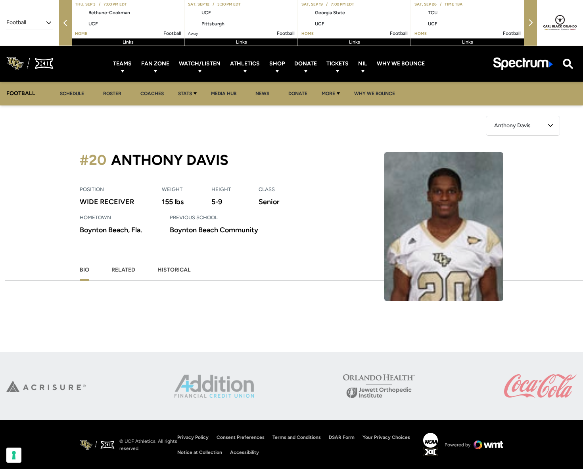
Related (123, 269)
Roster (112, 93)
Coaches (152, 93)
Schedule (72, 93)
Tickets (337, 63)
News (262, 93)
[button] (65, 23)
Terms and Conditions (296, 437)
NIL (362, 63)
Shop (277, 63)
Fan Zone (155, 63)
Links (128, 42)
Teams (122, 63)
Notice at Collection (199, 452)
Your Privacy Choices (386, 437)
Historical (174, 269)
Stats (185, 93)
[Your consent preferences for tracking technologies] (13, 455)
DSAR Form (342, 437)
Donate (305, 63)
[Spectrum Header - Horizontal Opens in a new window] (523, 63)
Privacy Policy (193, 437)
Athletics (245, 63)
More (328, 93)
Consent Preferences (241, 437)
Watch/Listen (200, 63)
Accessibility (244, 452)
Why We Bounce (401, 63)
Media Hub (226, 93)
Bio (84, 269)
